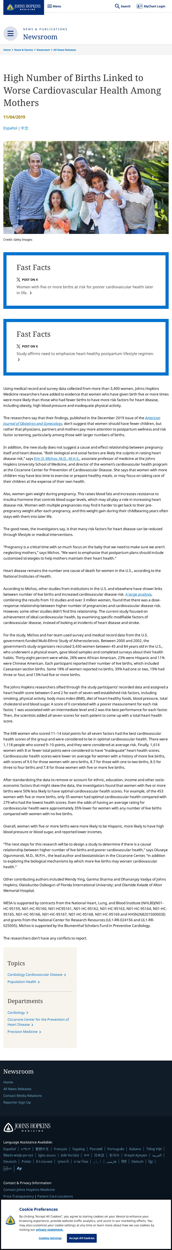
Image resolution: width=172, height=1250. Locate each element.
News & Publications (45, 29)
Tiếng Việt (154, 1148)
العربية (157, 1155)
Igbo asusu (47, 1155)
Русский (96, 1148)
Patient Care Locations (55, 1196)
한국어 (114, 1155)
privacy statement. (49, 1230)
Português (115, 1149)
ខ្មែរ (151, 1161)
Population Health (22, 981)
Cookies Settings (50, 1238)
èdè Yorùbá (70, 1155)
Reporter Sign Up (17, 1102)
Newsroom (40, 36)
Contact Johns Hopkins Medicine (29, 1189)
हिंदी (123, 1161)
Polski (26, 1161)
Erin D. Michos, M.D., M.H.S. (56, 458)
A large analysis (138, 594)
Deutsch (10, 1161)
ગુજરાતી (63, 1161)
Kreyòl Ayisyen (135, 1155)
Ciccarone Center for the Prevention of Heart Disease (38, 1022)
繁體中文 (42, 1149)
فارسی (111, 1161)
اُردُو (97, 1161)
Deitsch (137, 1161)
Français (60, 1149)
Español (10, 127)
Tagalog (78, 1149)
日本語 (99, 1155)
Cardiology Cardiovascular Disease (35, 974)
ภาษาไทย (81, 1161)
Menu (54, 8)
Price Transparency (18, 1196)
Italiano (135, 1149)
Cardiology (16, 1012)
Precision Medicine (23, 1031)
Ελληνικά (44, 1161)
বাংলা (86, 1155)
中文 (25, 127)
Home (7, 50)
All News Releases (64, 50)
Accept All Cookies (81, 1238)
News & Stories (23, 50)
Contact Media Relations (22, 1095)
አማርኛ (25, 1149)
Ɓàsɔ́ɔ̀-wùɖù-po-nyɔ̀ (18, 1155)
